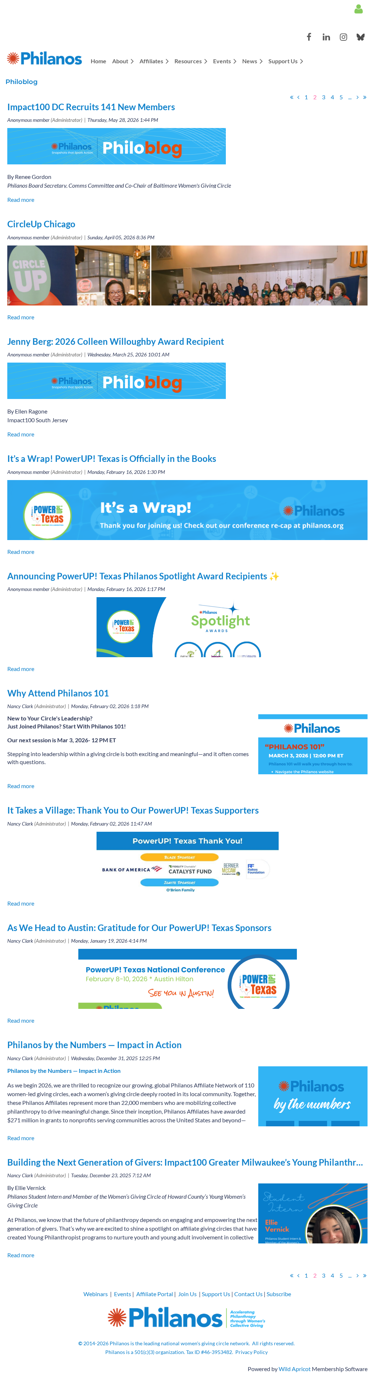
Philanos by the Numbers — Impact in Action (94, 1044)
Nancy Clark (20, 706)
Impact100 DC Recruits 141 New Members (91, 106)
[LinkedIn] (326, 37)
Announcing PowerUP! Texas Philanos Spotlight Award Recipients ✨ (143, 576)
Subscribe (279, 1293)
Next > (358, 97)
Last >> (365, 97)
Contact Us (248, 1293)
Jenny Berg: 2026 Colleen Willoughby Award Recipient (115, 341)
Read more (20, 199)
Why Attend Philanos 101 (58, 693)
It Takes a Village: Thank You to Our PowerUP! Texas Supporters (133, 810)
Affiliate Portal (154, 1293)
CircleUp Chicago (41, 224)
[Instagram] (343, 37)
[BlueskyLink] (360, 37)
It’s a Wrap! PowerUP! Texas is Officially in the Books (111, 458)
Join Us (187, 1293)
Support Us (216, 1293)
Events (122, 1293)
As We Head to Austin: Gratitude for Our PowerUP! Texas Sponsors (139, 927)
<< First (291, 97)
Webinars (95, 1293)
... (350, 96)
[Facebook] (309, 37)
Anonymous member (28, 120)
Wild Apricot (295, 1368)
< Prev (298, 97)
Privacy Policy (251, 1352)
